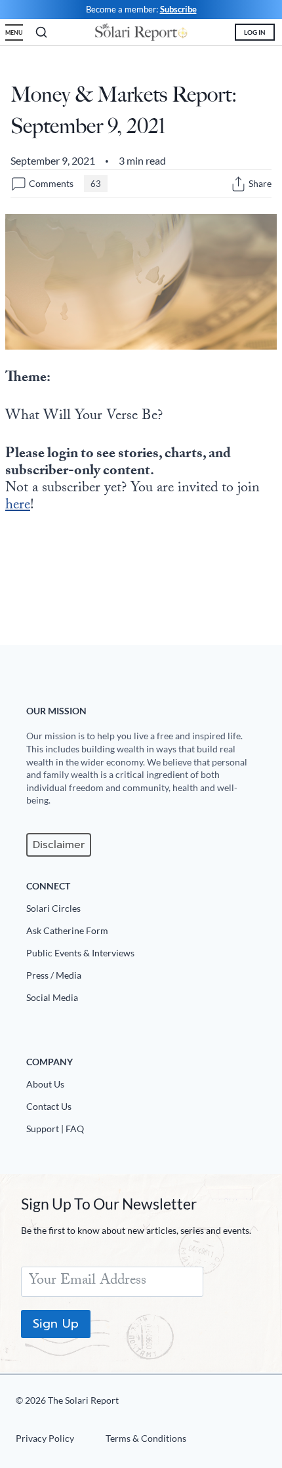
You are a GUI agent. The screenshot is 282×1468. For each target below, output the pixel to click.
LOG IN (255, 32)
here (17, 506)
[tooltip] (238, 184)
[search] (41, 32)
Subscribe (178, 9)
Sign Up (56, 1324)
